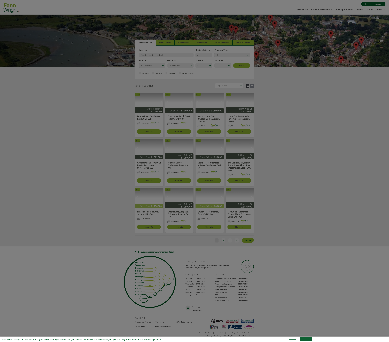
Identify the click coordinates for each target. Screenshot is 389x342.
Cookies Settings (292, 339)
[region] (194, 339)
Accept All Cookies (306, 339)
